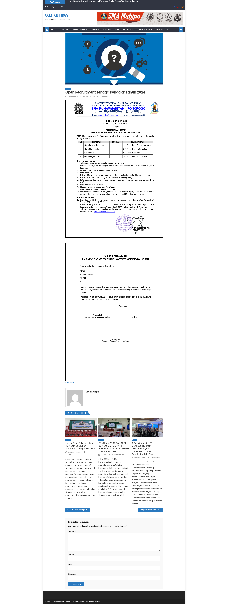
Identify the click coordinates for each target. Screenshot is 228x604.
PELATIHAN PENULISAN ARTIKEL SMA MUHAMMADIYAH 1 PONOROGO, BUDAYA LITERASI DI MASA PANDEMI (113, 447)
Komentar (72, 531)
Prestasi (64, 29)
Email (71, 564)
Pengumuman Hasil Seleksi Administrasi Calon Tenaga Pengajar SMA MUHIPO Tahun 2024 (151, 509)
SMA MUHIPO (56, 15)
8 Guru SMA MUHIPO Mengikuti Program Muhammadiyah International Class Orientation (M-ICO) (142, 449)
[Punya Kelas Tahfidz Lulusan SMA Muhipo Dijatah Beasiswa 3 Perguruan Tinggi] (81, 427)
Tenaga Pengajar (79, 29)
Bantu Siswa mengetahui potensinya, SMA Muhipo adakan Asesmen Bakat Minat (79, 509)
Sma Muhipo (90, 96)
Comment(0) (104, 96)
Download (69, 382)
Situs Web (72, 574)
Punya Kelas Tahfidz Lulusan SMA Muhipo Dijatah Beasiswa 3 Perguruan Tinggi (80, 446)
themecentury (94, 601)
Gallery (95, 29)
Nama (71, 555)
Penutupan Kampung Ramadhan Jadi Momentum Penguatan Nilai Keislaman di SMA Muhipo (107, 2)
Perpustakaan (162, 29)
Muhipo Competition (124, 29)
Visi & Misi (107, 29)
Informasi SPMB (145, 29)
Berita (54, 29)
